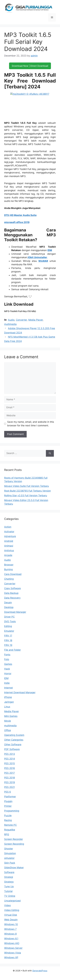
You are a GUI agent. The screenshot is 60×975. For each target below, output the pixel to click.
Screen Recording (14, 843)
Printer (8, 806)
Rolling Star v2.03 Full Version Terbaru (25, 495)
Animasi (8, 545)
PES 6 (7, 791)
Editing (8, 626)
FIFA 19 (8, 645)
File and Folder (12, 649)
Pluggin (8, 801)
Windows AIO (11, 943)
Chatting (9, 578)
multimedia (10, 324)
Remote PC (10, 825)
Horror (7, 673)
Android (8, 541)
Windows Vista (12, 952)
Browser (8, 564)
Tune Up (9, 886)
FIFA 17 (8, 635)
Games (8, 664)
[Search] (50, 453)
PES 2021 (9, 787)
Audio (11, 319)
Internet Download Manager (19, 692)
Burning (8, 569)
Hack (7, 668)
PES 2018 (9, 777)
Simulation (10, 853)
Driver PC (9, 616)
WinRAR (43, 261)
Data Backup (11, 593)
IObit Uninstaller (37, 257)
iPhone (8, 697)
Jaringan (9, 702)
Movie (7, 720)
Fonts (7, 654)
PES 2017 (9, 773)
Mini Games (10, 716)
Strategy (9, 881)
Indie (7, 683)
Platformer (10, 796)
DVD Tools (10, 621)
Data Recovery (12, 597)
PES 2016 (9, 768)
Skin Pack (9, 862)
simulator (9, 858)
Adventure (10, 536)
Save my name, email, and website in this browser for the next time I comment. (30, 423)
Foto (6, 659)
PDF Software (12, 749)
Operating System (14, 735)
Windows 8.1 (11, 938)
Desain (8, 602)
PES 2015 (9, 763)
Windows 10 (11, 924)
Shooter (8, 848)
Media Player (35, 319)
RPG (6, 834)
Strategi (8, 877)
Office (7, 730)
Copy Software (12, 588)
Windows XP (11, 957)
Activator (9, 531)
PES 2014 (9, 758)
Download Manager (15, 612)
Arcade (8, 555)
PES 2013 (9, 754)
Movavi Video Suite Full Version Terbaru (26, 486)
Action (7, 526)
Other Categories (13, 739)
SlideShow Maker (14, 867)
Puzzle (8, 815)
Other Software (12, 744)
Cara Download (12, 574)
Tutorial (8, 891)
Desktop (8, 607)
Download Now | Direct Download (30, 65)
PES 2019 (9, 782)
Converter (21, 319)
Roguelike (9, 829)
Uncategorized (12, 900)
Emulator (9, 631)
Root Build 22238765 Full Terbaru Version (27, 490)
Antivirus (9, 550)
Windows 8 (10, 933)
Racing (8, 820)
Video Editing (11, 910)
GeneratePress (39, 970)
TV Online (9, 896)
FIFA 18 (8, 640)
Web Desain (11, 919)
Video (7, 905)
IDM (49, 250)
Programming (11, 810)
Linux (7, 706)
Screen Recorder (13, 839)
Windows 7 (10, 929)
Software (9, 872)
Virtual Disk (10, 914)
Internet (8, 687)
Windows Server (13, 948)
